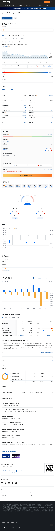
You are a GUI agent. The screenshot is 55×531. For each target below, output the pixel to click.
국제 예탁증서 (40, 5)
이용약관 (3, 522)
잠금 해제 (22, 335)
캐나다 (52, 360)
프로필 (6, 38)
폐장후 (34, 5)
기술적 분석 (5, 182)
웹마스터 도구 (31, 498)
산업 (52, 355)
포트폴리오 (31, 495)
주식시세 (3, 5)
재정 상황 (11, 35)
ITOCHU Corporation (7, 392)
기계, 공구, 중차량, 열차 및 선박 (46, 352)
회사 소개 (3, 489)
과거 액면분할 (21, 38)
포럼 (22, 35)
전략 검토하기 (42, 29)
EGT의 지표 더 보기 (49, 86)
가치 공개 (50, 72)
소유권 (10, 38)
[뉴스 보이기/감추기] (19, 42)
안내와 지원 (3, 495)
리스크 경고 (18, 522)
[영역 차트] (5, 42)
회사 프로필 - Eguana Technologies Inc (14, 340)
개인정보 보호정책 (10, 522)
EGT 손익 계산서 (7, 278)
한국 (16, 5)
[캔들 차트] (3, 42)
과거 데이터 (15, 38)
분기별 (6, 281)
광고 (2, 492)
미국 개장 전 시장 (27, 5)
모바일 (30, 492)
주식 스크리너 (10, 5)
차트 (6, 35)
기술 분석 (17, 35)
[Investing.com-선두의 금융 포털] (7, 2)
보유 (3, 365)
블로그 (30, 489)
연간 (2, 281)
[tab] (5, 186)
